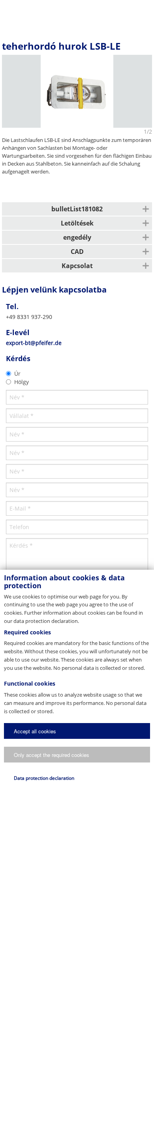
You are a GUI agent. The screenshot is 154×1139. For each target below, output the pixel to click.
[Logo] (76, 13)
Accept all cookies (35, 731)
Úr (17, 373)
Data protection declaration (44, 778)
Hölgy (21, 382)
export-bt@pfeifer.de (34, 343)
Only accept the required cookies (51, 755)
